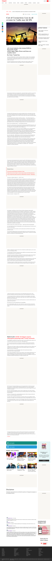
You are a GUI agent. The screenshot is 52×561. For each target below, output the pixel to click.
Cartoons (40, 551)
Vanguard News (4, 1)
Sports (27, 555)
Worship (40, 555)
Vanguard (8, 436)
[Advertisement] (22, 78)
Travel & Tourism (41, 552)
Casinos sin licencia (12, 559)
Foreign (15, 551)
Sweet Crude (40, 548)
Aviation (3, 549)
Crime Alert (3, 552)
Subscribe (44, 460)
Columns (3, 551)
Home (7, 11)
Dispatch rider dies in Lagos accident (43, 41)
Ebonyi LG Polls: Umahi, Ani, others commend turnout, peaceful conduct (32, 470)
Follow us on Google (27, 14)
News (10, 11)
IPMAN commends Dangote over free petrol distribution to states (44, 34)
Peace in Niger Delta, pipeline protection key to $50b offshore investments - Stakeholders (21, 174)
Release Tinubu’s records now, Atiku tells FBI (43, 30)
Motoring (27, 552)
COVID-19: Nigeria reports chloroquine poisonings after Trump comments (21, 337)
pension (15, 555)
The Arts (40, 550)
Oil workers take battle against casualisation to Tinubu (16, 171)
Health (15, 552)
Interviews (27, 548)
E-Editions (3, 555)
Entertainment (16, 548)
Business (3, 550)
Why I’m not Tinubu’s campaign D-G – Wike (44, 45)
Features (15, 550)
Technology (40, 549)
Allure (3, 548)
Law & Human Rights (29, 550)
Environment (16, 549)
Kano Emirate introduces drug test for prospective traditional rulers (44, 38)
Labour (27, 549)
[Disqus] (21, 506)
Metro (27, 551)
